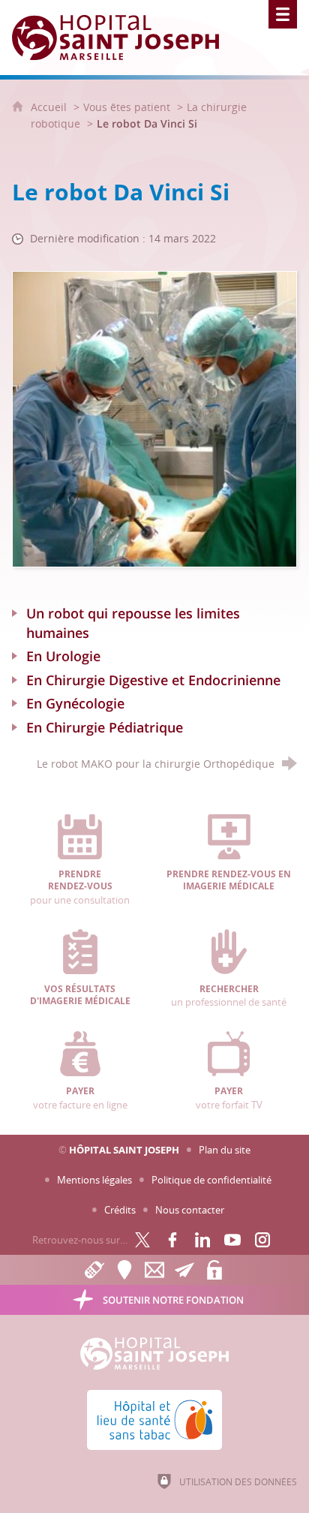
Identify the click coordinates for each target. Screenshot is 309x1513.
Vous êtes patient (126, 107)
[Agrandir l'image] (154, 418)
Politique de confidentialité (212, 1180)
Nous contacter (189, 1210)
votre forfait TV (229, 1098)
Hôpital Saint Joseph (124, 1150)
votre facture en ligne (80, 1098)
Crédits (120, 1210)
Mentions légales (94, 1180)
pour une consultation (80, 887)
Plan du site (224, 1150)
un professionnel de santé (228, 996)
